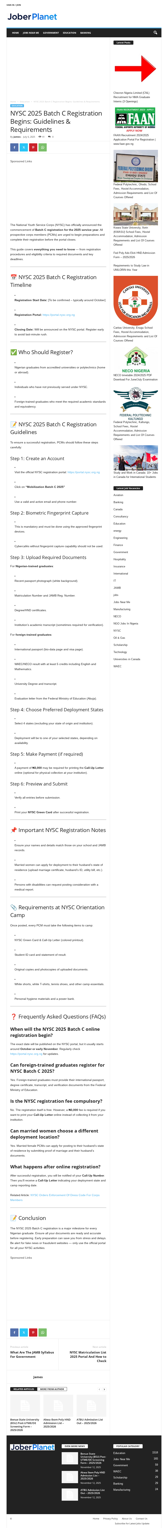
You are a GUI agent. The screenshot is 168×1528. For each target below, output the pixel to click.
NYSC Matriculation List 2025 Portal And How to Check (88, 1356)
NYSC (117, 630)
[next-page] (104, 1389)
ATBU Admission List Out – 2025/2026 (90, 1421)
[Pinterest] (33, 147)
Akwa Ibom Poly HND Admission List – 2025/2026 (57, 1423)
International (121, 573)
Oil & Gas (119, 637)
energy (117, 530)
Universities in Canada (127, 659)
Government (51, 32)
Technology (120, 652)
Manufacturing (122, 609)
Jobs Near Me (31, 32)
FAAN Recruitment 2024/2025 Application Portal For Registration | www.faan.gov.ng (135, 139)
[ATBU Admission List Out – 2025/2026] (91, 1406)
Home (15, 32)
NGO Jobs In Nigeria (126, 623)
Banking (85, 32)
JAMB (117, 587)
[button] (155, 32)
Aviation (118, 495)
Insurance (119, 566)
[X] (24, 147)
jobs (116, 595)
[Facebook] (14, 147)
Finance (118, 545)
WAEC (117, 666)
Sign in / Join (14, 4)
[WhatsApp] (43, 147)
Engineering (120, 537)
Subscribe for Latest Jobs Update (132, 1523)
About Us (127, 1518)
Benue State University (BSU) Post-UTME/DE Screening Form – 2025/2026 (24, 1425)
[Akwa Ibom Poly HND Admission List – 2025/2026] (58, 1406)
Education (69, 32)
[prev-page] (99, 1389)
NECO (117, 616)
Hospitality (120, 559)
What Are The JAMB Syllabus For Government (32, 1354)
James (17, 136)
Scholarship (120, 644)
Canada (118, 509)
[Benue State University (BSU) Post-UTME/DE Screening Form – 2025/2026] (25, 1406)
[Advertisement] (58, 67)
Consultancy (121, 516)
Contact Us (141, 1518)
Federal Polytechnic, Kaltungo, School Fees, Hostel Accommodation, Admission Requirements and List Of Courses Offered (134, 431)
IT (115, 580)
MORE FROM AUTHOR (52, 1389)
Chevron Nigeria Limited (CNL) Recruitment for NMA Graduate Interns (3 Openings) (132, 97)
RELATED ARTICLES (24, 1389)
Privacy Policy (110, 1518)
